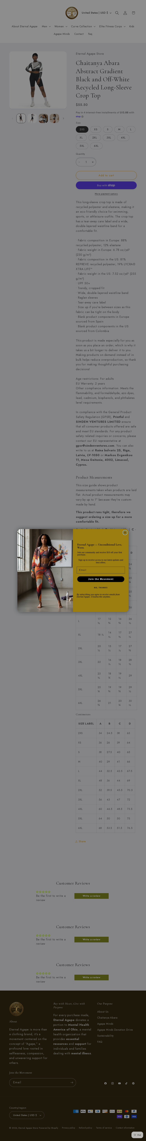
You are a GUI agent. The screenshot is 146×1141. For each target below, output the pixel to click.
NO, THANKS (101, 588)
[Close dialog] (125, 532)
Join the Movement (100, 579)
